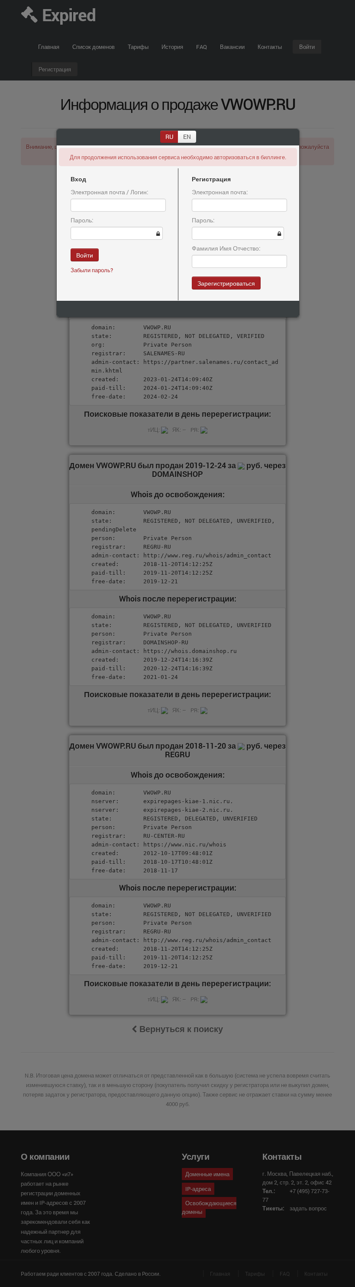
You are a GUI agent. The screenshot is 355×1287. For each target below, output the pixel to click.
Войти (84, 255)
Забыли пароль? (92, 270)
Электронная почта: (220, 192)
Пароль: (82, 220)
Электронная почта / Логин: (109, 192)
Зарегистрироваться (226, 283)
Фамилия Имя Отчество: (226, 248)
